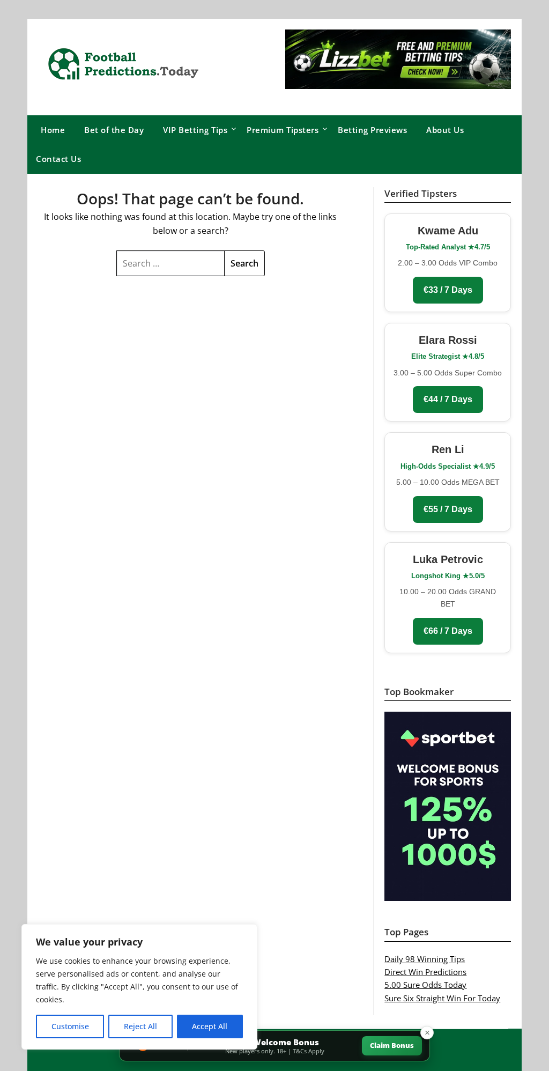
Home (53, 129)
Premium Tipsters (282, 129)
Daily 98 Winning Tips (424, 959)
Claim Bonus (392, 1045)
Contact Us (58, 158)
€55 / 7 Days (448, 509)
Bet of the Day (114, 129)
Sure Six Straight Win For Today (442, 998)
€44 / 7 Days (448, 399)
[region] (139, 987)
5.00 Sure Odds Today (425, 984)
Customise (70, 1026)
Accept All (209, 1026)
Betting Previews (372, 129)
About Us (445, 129)
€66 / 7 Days (448, 631)
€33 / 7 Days (448, 289)
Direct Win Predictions (425, 971)
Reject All (140, 1026)
